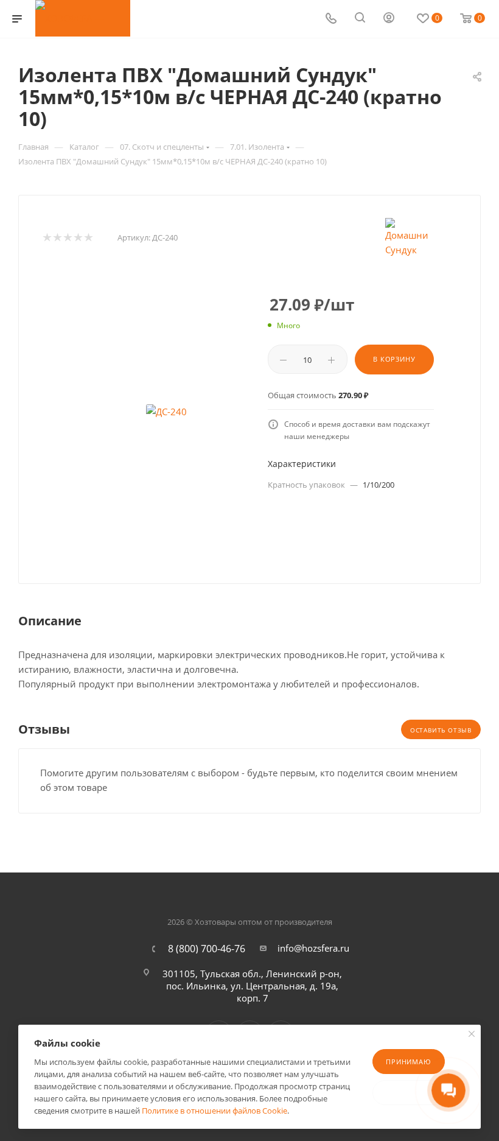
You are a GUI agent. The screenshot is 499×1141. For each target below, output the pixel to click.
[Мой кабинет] (388, 19)
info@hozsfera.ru (313, 948)
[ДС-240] (166, 411)
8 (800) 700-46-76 (206, 948)
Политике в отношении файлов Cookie (214, 1110)
